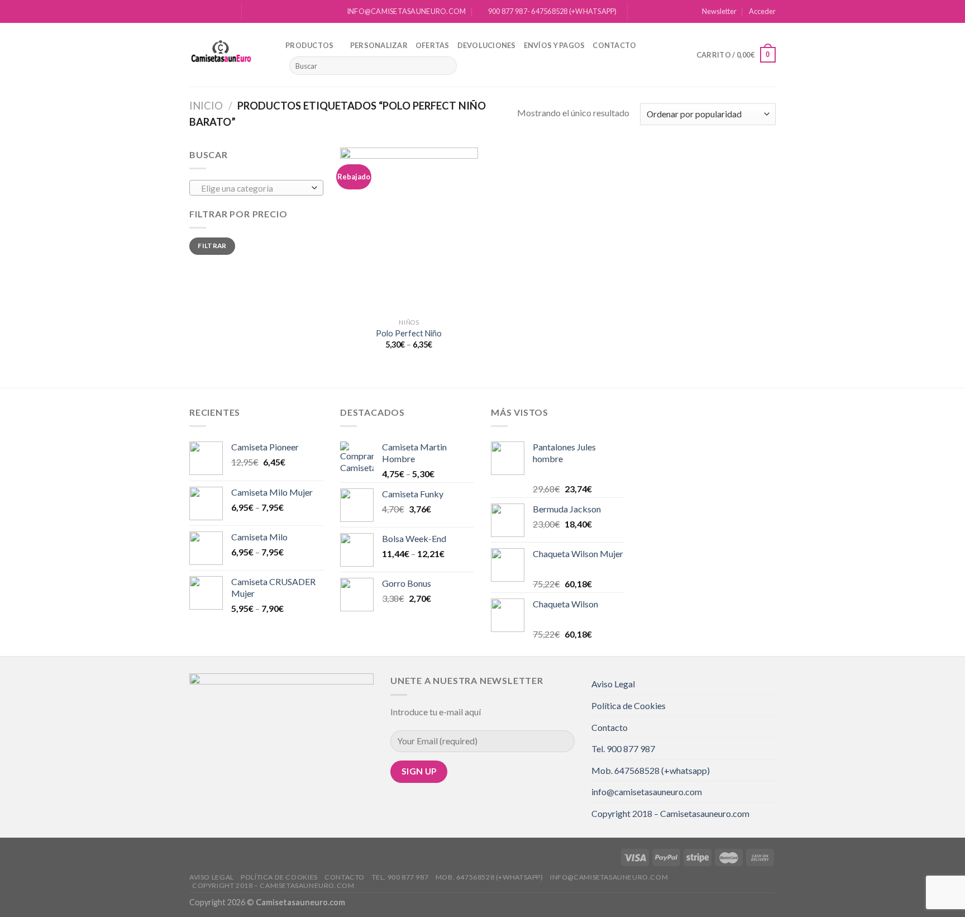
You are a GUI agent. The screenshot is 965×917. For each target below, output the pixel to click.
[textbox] (254, 188)
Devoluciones (486, 45)
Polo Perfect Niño (409, 333)
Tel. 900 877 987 (623, 748)
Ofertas (432, 45)
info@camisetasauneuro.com (646, 791)
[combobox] (256, 188)
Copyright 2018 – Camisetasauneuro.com (670, 813)
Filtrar (212, 245)
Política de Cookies (628, 705)
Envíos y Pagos (554, 45)
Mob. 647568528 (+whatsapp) (650, 770)
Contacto (614, 45)
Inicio (206, 105)
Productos (309, 45)
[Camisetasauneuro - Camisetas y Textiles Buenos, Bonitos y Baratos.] (229, 55)
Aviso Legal (613, 683)
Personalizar (379, 45)
